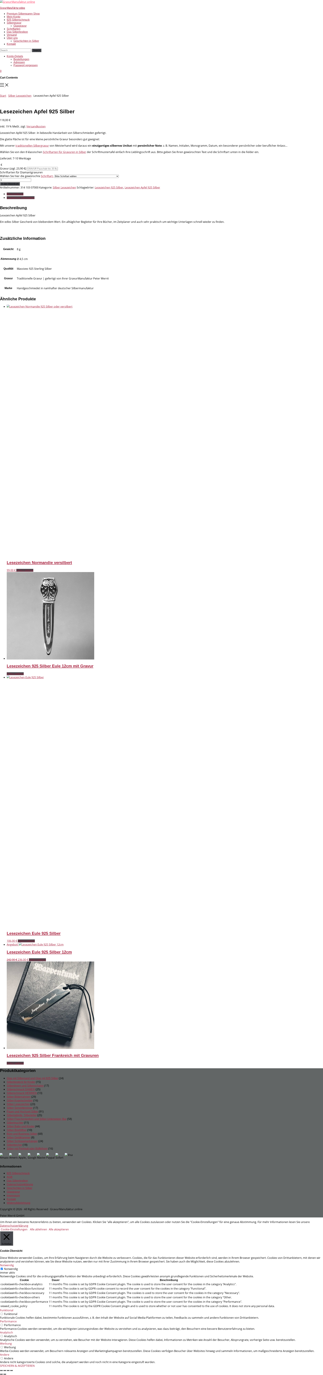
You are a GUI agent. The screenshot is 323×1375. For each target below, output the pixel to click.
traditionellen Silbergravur (32, 145)
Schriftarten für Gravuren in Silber (64, 152)
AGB (9, 1177)
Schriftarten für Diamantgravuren (26, 174)
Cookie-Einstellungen (14, 1229)
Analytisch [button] (6, 1332)
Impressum (13, 1195)
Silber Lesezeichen (19, 96)
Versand (12, 34)
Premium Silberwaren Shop (23, 13)
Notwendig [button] (7, 1265)
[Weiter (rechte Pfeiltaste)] (4, 1374)
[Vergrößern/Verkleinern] (1, 1370)
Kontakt (11, 44)
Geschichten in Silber (26, 41)
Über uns (12, 37)
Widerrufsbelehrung (18, 1202)
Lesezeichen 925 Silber (109, 187)
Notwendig (11, 1269)
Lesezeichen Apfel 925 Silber (142, 187)
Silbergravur (14, 22)
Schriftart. (47, 176)
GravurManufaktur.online (12, 8)
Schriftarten (13, 28)
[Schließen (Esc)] (11, 1370)
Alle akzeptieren (59, 1229)
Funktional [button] (6, 1310)
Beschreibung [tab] (15, 194)
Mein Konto (13, 16)
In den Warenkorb (10, 184)
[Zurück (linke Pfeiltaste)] (1, 1374)
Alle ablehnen (38, 1229)
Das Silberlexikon (17, 31)
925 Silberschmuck (18, 19)
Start (3, 96)
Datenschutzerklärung (20, 1184)
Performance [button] (8, 1321)
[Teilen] (8, 1370)
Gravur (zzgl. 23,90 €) (13, 168)
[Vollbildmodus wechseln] (4, 1370)
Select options (24, 570)
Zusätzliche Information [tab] (20, 197)
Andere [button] (4, 1355)
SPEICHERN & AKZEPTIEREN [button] (17, 1366)
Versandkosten (36, 126)
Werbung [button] (6, 1343)
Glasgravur (20, 25)
